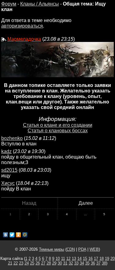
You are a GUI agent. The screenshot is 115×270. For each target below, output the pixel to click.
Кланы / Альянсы (39, 3)
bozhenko (12, 138)
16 (90, 258)
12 (68, 258)
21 (10, 263)
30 (60, 263)
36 (93, 263)
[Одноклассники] (18, 235)
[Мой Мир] (25, 235)
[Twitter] (12, 235)
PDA (82, 249)
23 (21, 263)
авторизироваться (22, 25)
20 (112, 258)
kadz (6, 151)
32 (71, 263)
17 (96, 258)
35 (87, 263)
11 (63, 258)
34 (82, 263)
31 (65, 263)
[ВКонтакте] (5, 235)
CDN (71, 249)
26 (38, 263)
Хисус (8, 183)
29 (54, 263)
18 (101, 258)
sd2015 (9, 170)
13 (74, 258)
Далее (86, 203)
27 (43, 263)
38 (104, 263)
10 (58, 258)
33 (76, 263)
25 (32, 263)
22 (15, 263)
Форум (8, 3)
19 (107, 258)
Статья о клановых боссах (58, 130)
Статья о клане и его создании (57, 125)
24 (27, 263)
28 (49, 263)
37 (98, 263)
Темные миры (51, 249)
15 (85, 258)
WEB (94, 249)
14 (79, 258)
